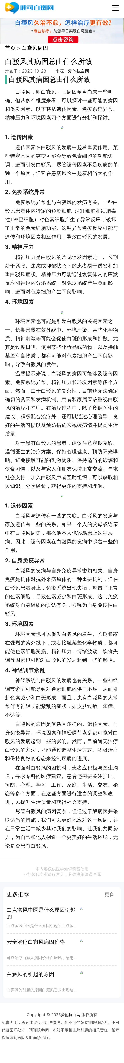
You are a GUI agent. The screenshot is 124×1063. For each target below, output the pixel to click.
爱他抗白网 (78, 71)
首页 (10, 48)
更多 (109, 894)
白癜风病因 (35, 48)
